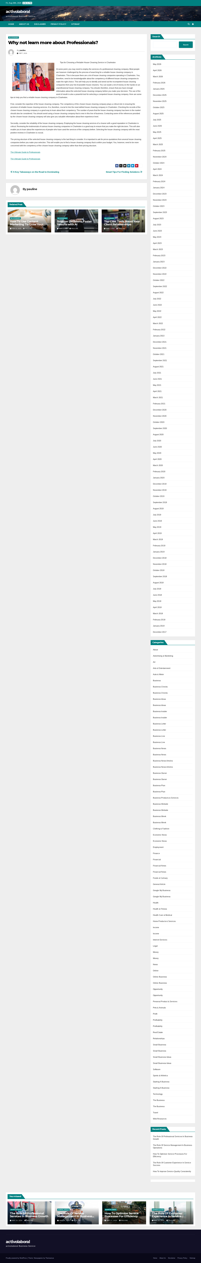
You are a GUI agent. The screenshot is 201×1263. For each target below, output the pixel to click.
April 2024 (157, 169)
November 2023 (160, 200)
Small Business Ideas (162, 1057)
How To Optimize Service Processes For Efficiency (121, 1215)
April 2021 (157, 391)
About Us (24, 24)
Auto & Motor (158, 674)
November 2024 (160, 157)
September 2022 (160, 286)
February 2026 (159, 83)
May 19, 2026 (64, 1220)
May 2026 (157, 64)
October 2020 (158, 422)
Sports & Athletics (160, 1076)
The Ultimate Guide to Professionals (25, 152)
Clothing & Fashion (161, 829)
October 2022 (158, 280)
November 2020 (160, 416)
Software (157, 1069)
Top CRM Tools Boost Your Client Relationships (122, 223)
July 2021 (157, 373)
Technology (158, 1094)
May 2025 (157, 132)
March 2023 (158, 249)
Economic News (160, 835)
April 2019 (157, 533)
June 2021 (157, 379)
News (155, 964)
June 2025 (157, 126)
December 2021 (160, 342)
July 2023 (157, 225)
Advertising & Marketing (163, 656)
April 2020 (157, 459)
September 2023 (160, 212)
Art (154, 662)
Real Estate (158, 1032)
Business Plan (159, 785)
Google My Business (162, 890)
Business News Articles (163, 761)
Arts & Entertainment (161, 668)
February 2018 (159, 620)
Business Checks (160, 687)
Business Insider (160, 711)
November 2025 (160, 101)
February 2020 (159, 472)
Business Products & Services (166, 798)
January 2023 (158, 262)
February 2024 (159, 181)
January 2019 (158, 552)
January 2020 (158, 478)
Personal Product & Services (165, 1002)
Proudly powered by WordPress (16, 1258)
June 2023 (157, 231)
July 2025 (157, 120)
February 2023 (159, 256)
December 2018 (160, 558)
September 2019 (160, 502)
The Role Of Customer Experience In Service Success (167, 1216)
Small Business (159, 1045)
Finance (156, 853)
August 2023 (158, 219)
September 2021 (160, 360)
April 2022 (157, 317)
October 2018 (158, 570)
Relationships (13, 37)
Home (11, 24)
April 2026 (157, 70)
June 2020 (157, 447)
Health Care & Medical (162, 915)
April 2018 (157, 607)
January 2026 (158, 89)
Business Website (160, 804)
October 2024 (158, 163)
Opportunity (158, 989)
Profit (155, 1014)
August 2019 (158, 509)
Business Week (159, 816)
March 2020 (158, 465)
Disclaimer (40, 24)
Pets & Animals (159, 1008)
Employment (158, 847)
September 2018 (160, 576)
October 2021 (158, 354)
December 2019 (160, 484)
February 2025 (159, 151)
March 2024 (158, 175)
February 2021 (159, 404)
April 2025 (157, 138)
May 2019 (157, 527)
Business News (159, 748)
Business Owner (160, 773)
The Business (159, 1100)
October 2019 (158, 496)
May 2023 (157, 237)
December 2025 (160, 95)
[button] (189, 24)
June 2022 (157, 305)
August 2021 (158, 367)
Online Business (160, 977)
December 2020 (160, 410)
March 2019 (158, 539)
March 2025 (158, 144)
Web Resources (160, 1119)
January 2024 (158, 188)
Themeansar (49, 1258)
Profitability (157, 1020)
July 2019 (157, 515)
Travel (155, 1113)
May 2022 (157, 311)
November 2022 (160, 274)
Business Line (159, 736)
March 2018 (158, 613)
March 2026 (158, 77)
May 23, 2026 (17, 1220)
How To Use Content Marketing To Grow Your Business (26, 224)
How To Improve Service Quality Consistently (172, 1171)
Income (156, 927)
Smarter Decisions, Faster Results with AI (74, 223)
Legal (155, 946)
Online (156, 971)
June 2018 (157, 595)
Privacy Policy (58, 24)
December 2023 (160, 194)
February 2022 (159, 330)
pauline (23, 50)
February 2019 (159, 546)
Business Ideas (159, 699)
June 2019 (157, 521)
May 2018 (157, 601)
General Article (159, 884)
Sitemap (75, 24)
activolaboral (18, 11)
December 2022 (160, 268)
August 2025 (158, 114)
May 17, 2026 (112, 1220)
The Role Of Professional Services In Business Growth (29, 1215)
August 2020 (158, 435)
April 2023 (157, 243)
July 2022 (157, 299)
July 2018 (157, 589)
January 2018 (158, 626)
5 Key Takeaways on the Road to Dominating (36, 172)
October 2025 (158, 107)
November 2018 (160, 564)
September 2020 (160, 428)
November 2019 (160, 490)
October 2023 (158, 206)
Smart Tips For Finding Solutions (123, 172)
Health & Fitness (160, 909)
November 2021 (160, 348)
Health (156, 903)
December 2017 (160, 632)
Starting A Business (161, 1082)
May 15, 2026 (159, 1220)
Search (156, 36)
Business (157, 681)
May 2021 (157, 385)
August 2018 (158, 583)
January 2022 (158, 336)
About (155, 650)
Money (156, 952)
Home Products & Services (164, 921)
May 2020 (157, 453)
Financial (157, 860)
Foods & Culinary (160, 878)
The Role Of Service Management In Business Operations (74, 1216)
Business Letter (159, 724)
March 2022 (158, 323)
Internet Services (160, 940)
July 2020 (157, 441)
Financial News (159, 866)
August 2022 (158, 293)
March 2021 (158, 397)
